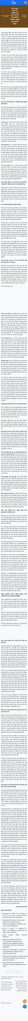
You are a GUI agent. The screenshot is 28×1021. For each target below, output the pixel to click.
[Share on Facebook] (10, 971)
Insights (6, 16)
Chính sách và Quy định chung (19, 1020)
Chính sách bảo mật (6, 1020)
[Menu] (25, 2)
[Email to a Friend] (15, 971)
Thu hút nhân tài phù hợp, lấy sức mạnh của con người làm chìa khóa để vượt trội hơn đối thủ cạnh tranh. (7, 986)
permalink (9, 978)
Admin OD (25, 17)
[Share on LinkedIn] (20, 971)
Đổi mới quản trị (5, 15)
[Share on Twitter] (12, 971)
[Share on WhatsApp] (7, 971)
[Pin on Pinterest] (18, 971)
